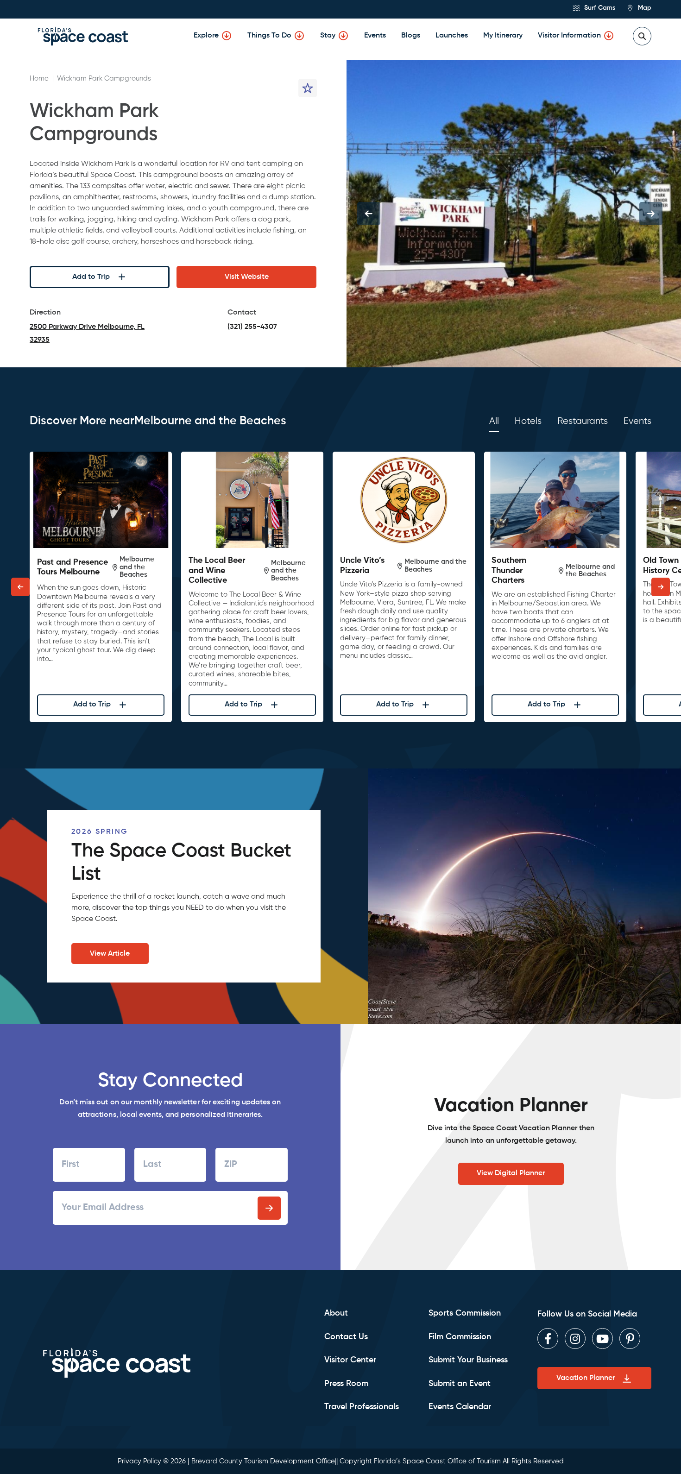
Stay (327, 35)
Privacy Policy (140, 1461)
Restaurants (582, 421)
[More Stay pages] (343, 35)
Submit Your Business (468, 1360)
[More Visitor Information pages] (608, 35)
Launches (451, 35)
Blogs (410, 35)
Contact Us (346, 1337)
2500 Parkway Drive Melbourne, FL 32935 (87, 334)
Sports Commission (465, 1313)
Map (643, 8)
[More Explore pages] (226, 35)
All (494, 421)
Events (375, 35)
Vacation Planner (585, 1378)
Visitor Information (569, 35)
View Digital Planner (511, 1173)
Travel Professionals (361, 1407)
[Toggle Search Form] (642, 36)
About (336, 1313)
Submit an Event (460, 1384)
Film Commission (460, 1337)
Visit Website (247, 277)
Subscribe (269, 1208)
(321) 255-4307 (252, 327)
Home (39, 78)
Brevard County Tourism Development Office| (263, 1461)
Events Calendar (460, 1407)
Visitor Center (350, 1360)
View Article (110, 953)
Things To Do (269, 35)
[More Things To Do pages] (299, 35)
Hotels (528, 421)
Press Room (346, 1384)
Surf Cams (598, 8)
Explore (206, 35)
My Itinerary (503, 35)
